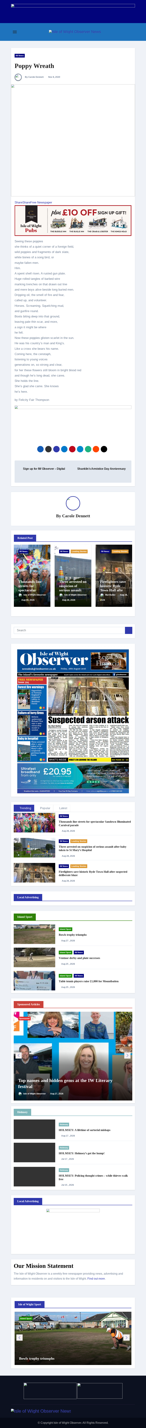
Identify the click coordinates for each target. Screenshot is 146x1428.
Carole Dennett (76, 516)
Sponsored (24, 1018)
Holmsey (64, 1124)
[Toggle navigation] (15, 32)
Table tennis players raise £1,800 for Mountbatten (89, 981)
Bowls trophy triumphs (73, 934)
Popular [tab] (45, 808)
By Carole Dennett (34, 77)
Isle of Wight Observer (35, 595)
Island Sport (65, 929)
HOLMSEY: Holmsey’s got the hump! (82, 1153)
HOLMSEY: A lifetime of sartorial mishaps (84, 1130)
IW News (20, 55)
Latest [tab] (63, 808)
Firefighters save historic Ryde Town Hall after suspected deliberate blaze (113, 590)
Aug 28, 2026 (28, 600)
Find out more (96, 1278)
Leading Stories (79, 551)
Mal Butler (110, 595)
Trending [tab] (25, 808)
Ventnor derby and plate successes (79, 958)
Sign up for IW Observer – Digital (43, 468)
